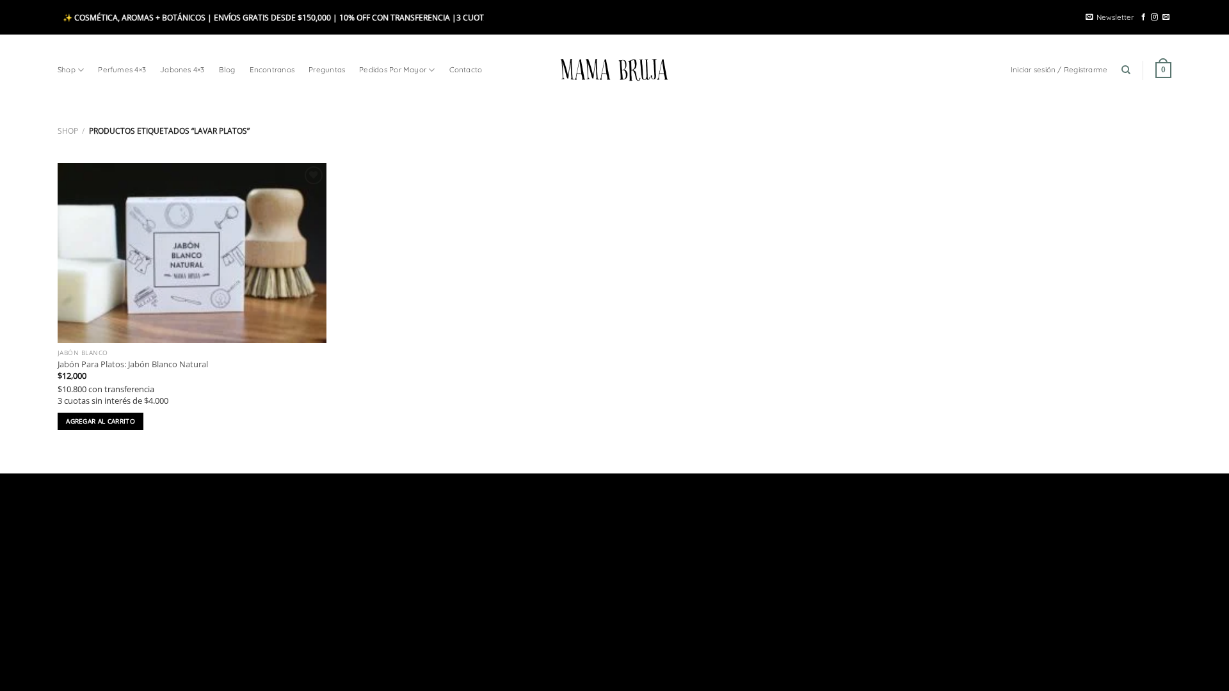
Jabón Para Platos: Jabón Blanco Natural (133, 364)
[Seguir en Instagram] (1154, 17)
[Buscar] (1125, 70)
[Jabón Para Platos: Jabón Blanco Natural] (192, 253)
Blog (227, 69)
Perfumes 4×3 (122, 69)
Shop (67, 69)
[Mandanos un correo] (1165, 17)
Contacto (466, 69)
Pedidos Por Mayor (392, 69)
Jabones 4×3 (182, 69)
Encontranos (272, 69)
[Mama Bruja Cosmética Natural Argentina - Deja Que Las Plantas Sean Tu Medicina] (614, 69)
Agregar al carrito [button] (100, 421)
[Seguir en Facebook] (1143, 17)
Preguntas (327, 69)
